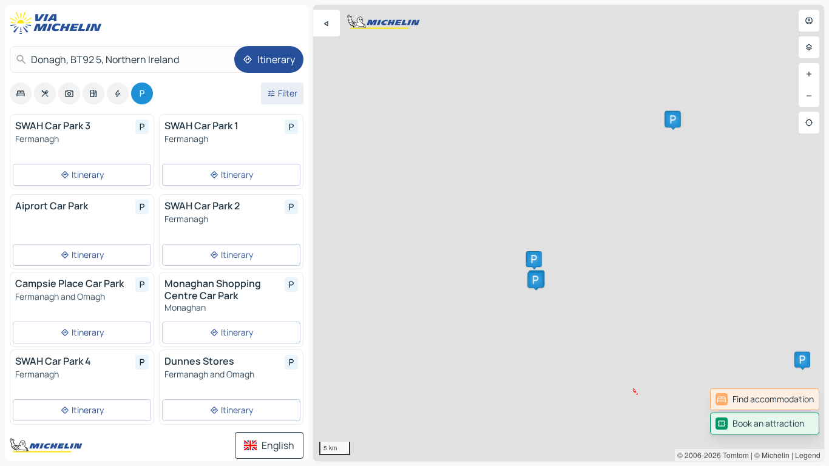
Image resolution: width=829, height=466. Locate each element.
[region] (568, 233)
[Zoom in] (809, 74)
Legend (808, 455)
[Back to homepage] (58, 23)
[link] (764, 399)
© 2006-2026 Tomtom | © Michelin (733, 455)
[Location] (809, 122)
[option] (21, 93)
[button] (534, 259)
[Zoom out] (809, 96)
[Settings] (809, 47)
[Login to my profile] (809, 21)
